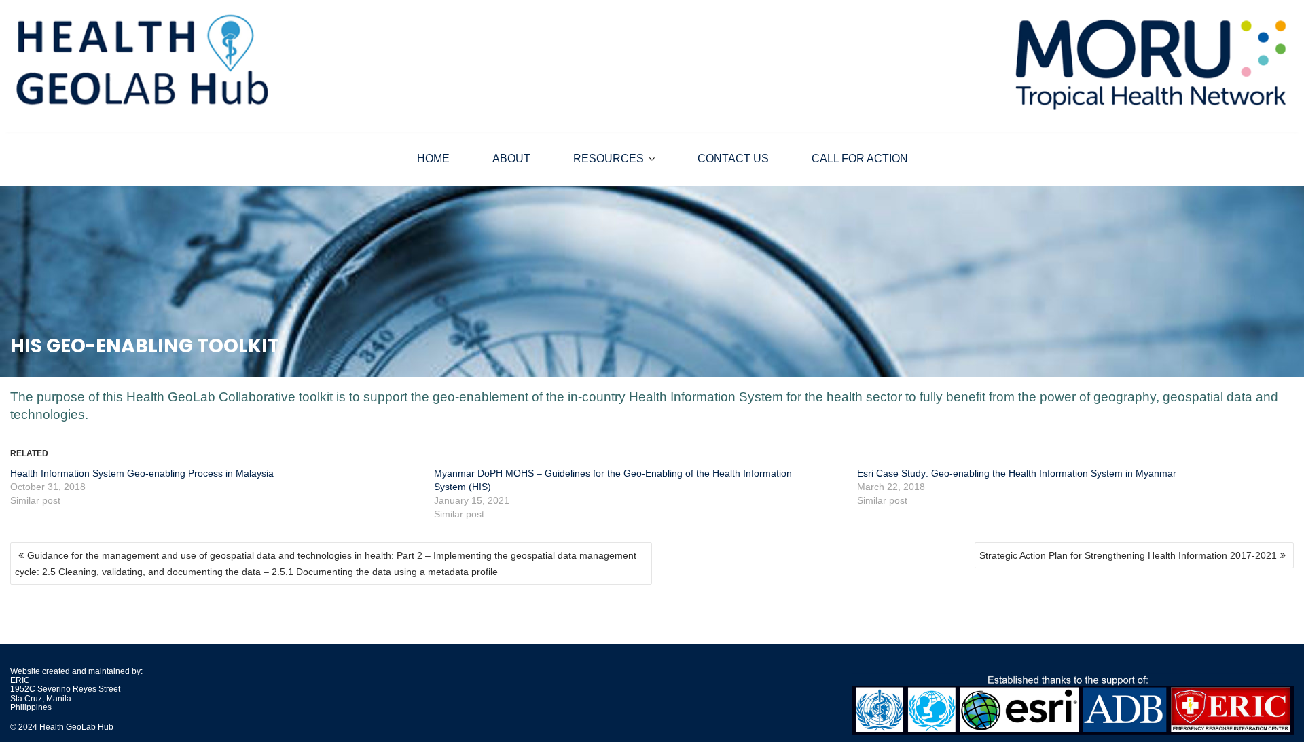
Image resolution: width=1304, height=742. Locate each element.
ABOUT (511, 158)
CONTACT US (733, 158)
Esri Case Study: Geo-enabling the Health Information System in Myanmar (1016, 473)
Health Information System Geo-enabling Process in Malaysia (142, 473)
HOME (433, 158)
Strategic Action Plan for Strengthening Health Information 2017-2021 (1128, 555)
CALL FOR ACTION (860, 158)
